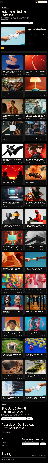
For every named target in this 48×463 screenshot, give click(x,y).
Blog (3, 441)
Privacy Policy (34, 455)
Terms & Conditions (42, 455)
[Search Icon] (24, 52)
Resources (4, 445)
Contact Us (4, 447)
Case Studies (5, 444)
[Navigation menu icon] (37, 2)
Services (4, 442)
